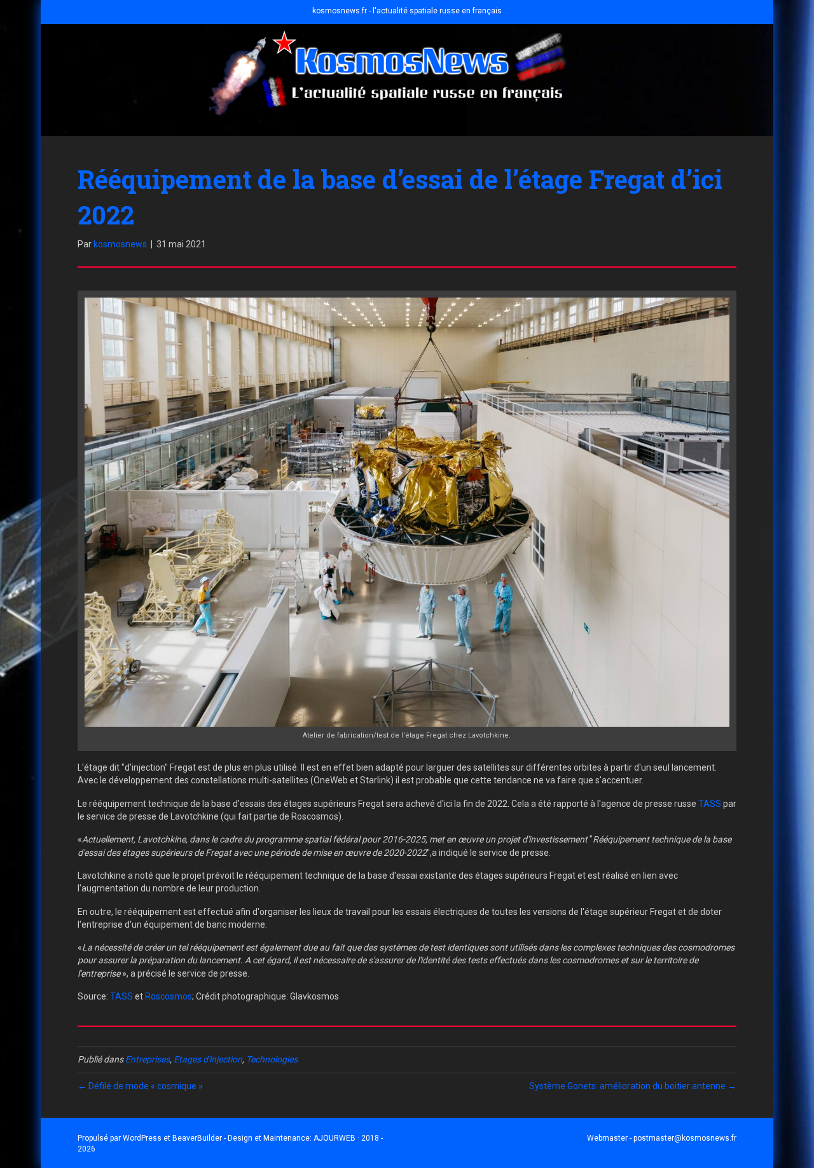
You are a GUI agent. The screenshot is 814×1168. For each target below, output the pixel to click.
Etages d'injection (208, 1059)
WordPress (142, 1138)
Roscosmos (168, 996)
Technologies (272, 1059)
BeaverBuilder (197, 1138)
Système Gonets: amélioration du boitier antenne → (632, 1086)
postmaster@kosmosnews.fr (684, 1138)
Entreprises (147, 1059)
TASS (709, 804)
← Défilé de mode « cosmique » (140, 1086)
